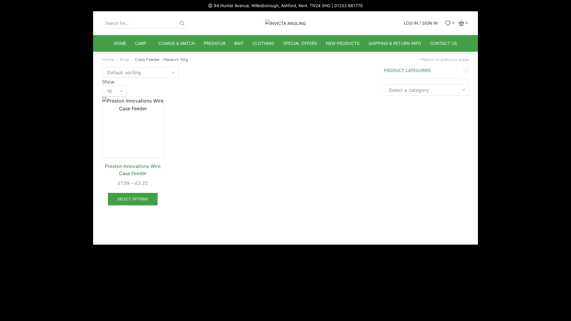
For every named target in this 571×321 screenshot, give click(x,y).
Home (120, 43)
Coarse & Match (177, 43)
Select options (132, 199)
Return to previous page (445, 59)
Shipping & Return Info (394, 43)
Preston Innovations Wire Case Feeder (133, 169)
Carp (140, 43)
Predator (214, 43)
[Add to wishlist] (153, 109)
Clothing (263, 43)
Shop (125, 59)
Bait (239, 43)
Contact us (443, 43)
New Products (343, 43)
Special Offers (300, 43)
